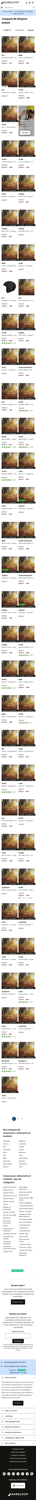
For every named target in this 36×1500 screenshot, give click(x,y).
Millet (4, 1158)
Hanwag (22, 1161)
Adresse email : (18, 1331)
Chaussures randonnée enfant (9, 1248)
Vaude (21, 1149)
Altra (4, 1155)
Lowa (4, 1152)
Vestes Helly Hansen (26, 1208)
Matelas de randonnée (7, 1208)
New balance (23, 1158)
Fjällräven (22, 1141)
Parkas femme (8, 1190)
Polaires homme (8, 1201)
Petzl (20, 1167)
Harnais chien (23, 1233)
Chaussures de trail (9, 1233)
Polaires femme (8, 1193)
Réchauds (6, 1218)
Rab (4, 1147)
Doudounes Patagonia (23, 1254)
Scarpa (21, 1147)
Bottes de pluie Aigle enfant (26, 1199)
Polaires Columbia (25, 1211)
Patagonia (6, 1141)
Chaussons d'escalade (7, 1242)
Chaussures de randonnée (8, 1230)
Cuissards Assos (24, 1225)
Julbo (21, 1155)
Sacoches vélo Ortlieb (24, 1240)
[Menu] (2, 8)
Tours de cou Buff (25, 1247)
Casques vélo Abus (25, 1250)
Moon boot (6, 1161)
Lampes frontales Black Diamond (25, 1215)
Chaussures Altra (25, 1244)
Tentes (5, 1204)
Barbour (5, 1167)
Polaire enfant (24, 1195)
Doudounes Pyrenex (26, 1206)
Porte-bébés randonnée (23, 1188)
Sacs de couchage (9, 1215)
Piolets (5, 1226)
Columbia (22, 1144)
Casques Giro (23, 1228)
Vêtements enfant (25, 1192)
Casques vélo (7, 1251)
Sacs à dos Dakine (25, 1222)
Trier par (31, 30)
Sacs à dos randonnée (7, 1222)
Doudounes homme (10, 1196)
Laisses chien (23, 1236)
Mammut (22, 1152)
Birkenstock (23, 1164)
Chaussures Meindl (25, 1219)
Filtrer (8, 30)
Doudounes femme (9, 1187)
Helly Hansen (7, 1164)
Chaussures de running (8, 1237)
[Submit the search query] (33, 7)
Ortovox (5, 1144)
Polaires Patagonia (25, 1203)
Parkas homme (8, 1198)
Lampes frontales (9, 1212)
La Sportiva (6, 1149)
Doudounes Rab (24, 1231)
